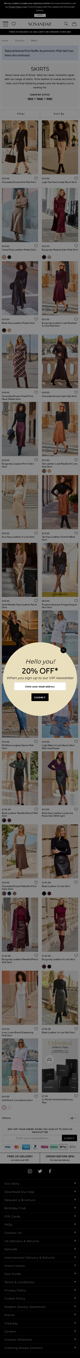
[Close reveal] (63, 650)
